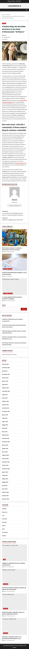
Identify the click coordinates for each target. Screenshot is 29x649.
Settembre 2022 (6, 391)
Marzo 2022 (4, 398)
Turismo (4, 535)
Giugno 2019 (5, 478)
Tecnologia (10, 293)
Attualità (4, 23)
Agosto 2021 (5, 414)
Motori (3, 525)
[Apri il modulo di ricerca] (26, 10)
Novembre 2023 (6, 374)
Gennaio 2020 (5, 458)
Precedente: (12, 213)
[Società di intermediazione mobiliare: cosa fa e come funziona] (14, 262)
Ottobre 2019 (5, 465)
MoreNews (21, 645)
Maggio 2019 (5, 482)
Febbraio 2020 (5, 455)
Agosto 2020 (5, 445)
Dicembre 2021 (5, 408)
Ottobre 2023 (5, 377)
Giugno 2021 (5, 421)
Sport (3, 529)
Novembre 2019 (6, 462)
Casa (3, 515)
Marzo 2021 (4, 431)
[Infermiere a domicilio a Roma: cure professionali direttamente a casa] (14, 626)
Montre (5, 35)
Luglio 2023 (4, 384)
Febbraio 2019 (5, 492)
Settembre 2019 (6, 468)
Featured (4, 522)
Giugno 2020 (5, 448)
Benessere (4, 512)
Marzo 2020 (4, 451)
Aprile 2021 (4, 428)
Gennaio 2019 (5, 495)
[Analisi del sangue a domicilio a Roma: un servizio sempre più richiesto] (14, 601)
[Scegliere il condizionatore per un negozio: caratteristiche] (14, 552)
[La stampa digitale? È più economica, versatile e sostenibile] (14, 286)
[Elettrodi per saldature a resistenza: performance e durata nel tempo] (14, 237)
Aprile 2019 (4, 485)
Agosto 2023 (5, 381)
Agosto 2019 (5, 472)
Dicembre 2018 (5, 499)
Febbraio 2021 (5, 435)
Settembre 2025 (6, 367)
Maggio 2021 (5, 425)
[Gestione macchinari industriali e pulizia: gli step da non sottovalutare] (14, 577)
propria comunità (20, 163)
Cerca (4, 305)
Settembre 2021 (6, 411)
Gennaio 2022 (5, 404)
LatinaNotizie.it (14, 6)
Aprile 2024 (4, 371)
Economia (10, 268)
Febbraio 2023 (5, 387)
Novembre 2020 (6, 441)
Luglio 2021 (4, 418)
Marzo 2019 (4, 489)
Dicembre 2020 (5, 438)
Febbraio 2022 (5, 401)
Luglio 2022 (4, 394)
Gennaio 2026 (5, 364)
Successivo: (12, 218)
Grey (4, 276)
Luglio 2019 (4, 475)
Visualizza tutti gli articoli (14, 205)
